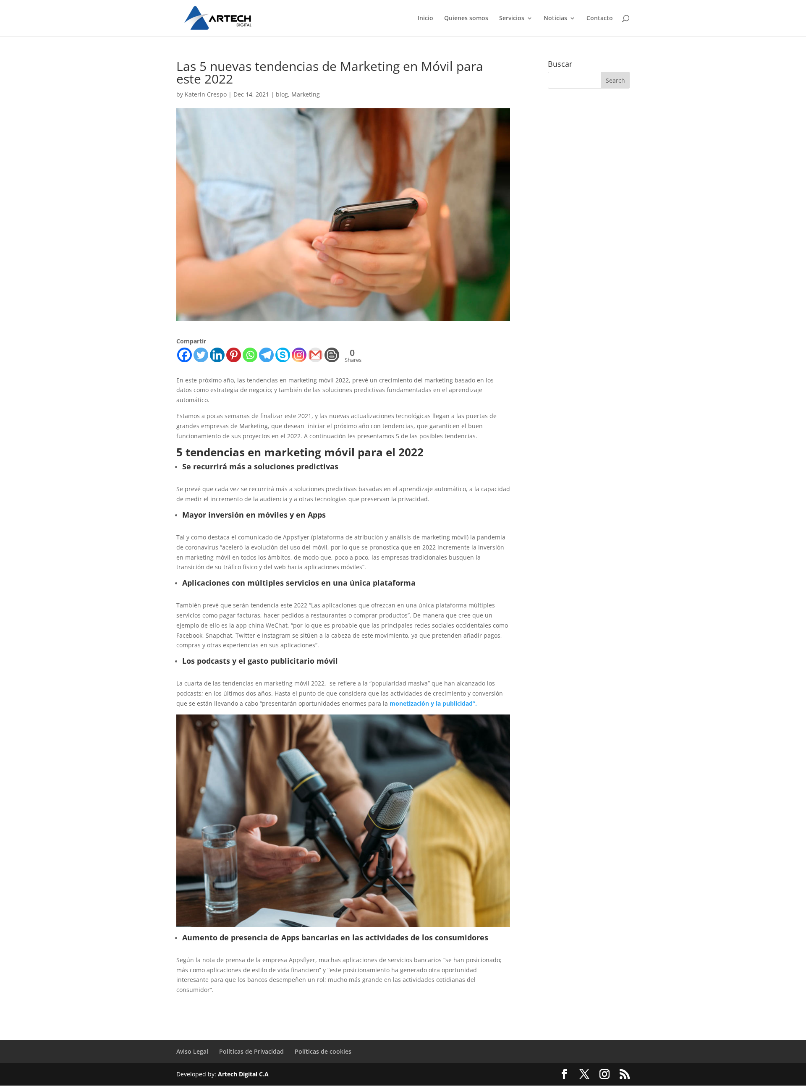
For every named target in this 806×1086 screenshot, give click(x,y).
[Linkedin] (217, 355)
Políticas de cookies (323, 1051)
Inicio (425, 18)
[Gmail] (315, 355)
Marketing (305, 94)
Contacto (599, 18)
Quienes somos (466, 18)
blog (282, 94)
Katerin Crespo (206, 94)
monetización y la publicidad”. (433, 703)
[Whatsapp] (250, 355)
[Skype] (282, 355)
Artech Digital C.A (243, 1074)
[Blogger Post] (331, 355)
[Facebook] (184, 355)
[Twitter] (201, 355)
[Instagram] (299, 355)
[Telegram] (266, 355)
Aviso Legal (192, 1051)
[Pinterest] (233, 355)
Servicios (511, 18)
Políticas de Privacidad (251, 1051)
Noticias (555, 18)
